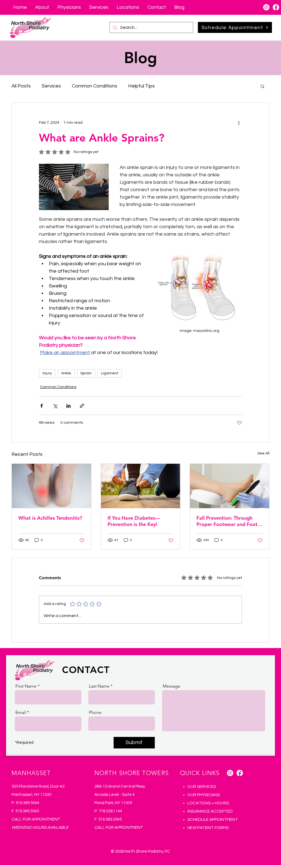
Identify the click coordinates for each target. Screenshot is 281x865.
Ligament (109, 373)
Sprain (86, 373)
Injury (47, 373)
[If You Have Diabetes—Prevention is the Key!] (140, 486)
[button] (262, 86)
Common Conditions (94, 86)
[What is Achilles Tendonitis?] (51, 486)
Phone (95, 712)
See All (263, 453)
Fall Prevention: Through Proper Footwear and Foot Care (226, 521)
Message (171, 686)
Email (20, 712)
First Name (25, 686)
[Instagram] (266, 7)
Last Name (99, 686)
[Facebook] (276, 7)
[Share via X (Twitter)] (55, 405)
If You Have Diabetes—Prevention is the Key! (134, 521)
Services (51, 86)
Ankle (66, 373)
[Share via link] (82, 405)
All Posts (21, 86)
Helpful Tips (141, 86)
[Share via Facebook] (41, 405)
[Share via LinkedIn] (68, 405)
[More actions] (238, 122)
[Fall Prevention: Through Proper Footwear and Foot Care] (229, 486)
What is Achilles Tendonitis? (50, 518)
